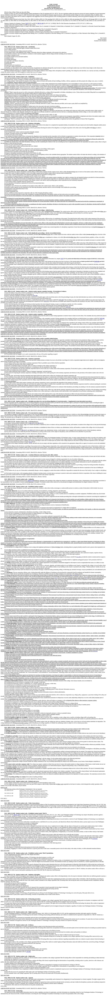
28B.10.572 (40, 423)
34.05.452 (68, 307)
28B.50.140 (40, 23)
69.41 (71, 575)
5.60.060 (28, 951)
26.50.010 (94, 651)
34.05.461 (102, 318)
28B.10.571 (32, 423)
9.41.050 (78, 557)
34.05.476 (46, 301)
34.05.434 (96, 261)
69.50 (76, 575)
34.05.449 (61, 299)
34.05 (26, 23)
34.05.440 (34, 295)
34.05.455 (99, 279)
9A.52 (30, 441)
